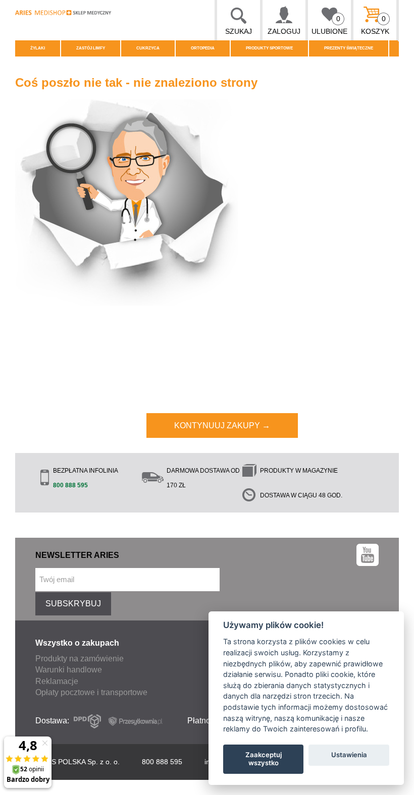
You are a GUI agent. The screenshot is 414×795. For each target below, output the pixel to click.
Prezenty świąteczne (348, 48)
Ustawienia (349, 755)
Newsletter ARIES (77, 555)
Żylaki (37, 48)
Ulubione (329, 25)
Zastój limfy (90, 48)
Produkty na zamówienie (79, 658)
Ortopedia (203, 48)
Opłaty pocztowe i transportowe (91, 692)
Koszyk (375, 25)
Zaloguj (284, 31)
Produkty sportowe (269, 48)
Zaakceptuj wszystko (263, 759)
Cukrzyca (148, 48)
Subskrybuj (73, 603)
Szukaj (238, 31)
